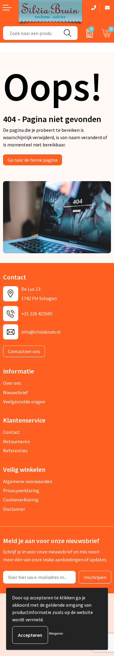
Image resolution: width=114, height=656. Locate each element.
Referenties (15, 450)
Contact (11, 432)
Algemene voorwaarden (27, 481)
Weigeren (56, 633)
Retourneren (16, 441)
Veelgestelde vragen (24, 401)
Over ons (12, 383)
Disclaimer (14, 509)
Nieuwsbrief (15, 392)
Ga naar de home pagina (32, 160)
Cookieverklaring (21, 499)
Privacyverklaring (21, 490)
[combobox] (30, 33)
